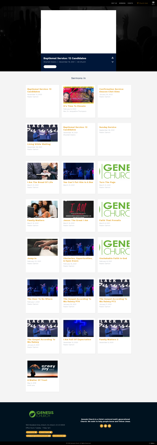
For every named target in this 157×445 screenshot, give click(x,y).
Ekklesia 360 (152, 443)
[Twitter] (105, 426)
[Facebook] (101, 426)
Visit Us (114, 3)
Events (130, 3)
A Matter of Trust (37, 380)
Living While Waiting (39, 144)
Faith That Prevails (110, 220)
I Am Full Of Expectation (77, 339)
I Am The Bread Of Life (40, 182)
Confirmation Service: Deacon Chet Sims (111, 90)
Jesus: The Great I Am (75, 220)
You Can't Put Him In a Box (78, 182)
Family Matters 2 (108, 339)
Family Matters (35, 220)
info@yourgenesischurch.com (37, 436)
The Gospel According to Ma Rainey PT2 (113, 300)
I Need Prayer (44, 432)
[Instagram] (109, 426)
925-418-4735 (58, 436)
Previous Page (50, 66)
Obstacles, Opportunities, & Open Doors (77, 259)
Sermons (122, 3)
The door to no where (39, 299)
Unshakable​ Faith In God (113, 258)
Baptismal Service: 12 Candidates (39, 90)
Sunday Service (107, 127)
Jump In (31, 258)
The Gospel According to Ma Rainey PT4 (77, 300)
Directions (30, 432)
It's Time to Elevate (74, 106)
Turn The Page (107, 182)
